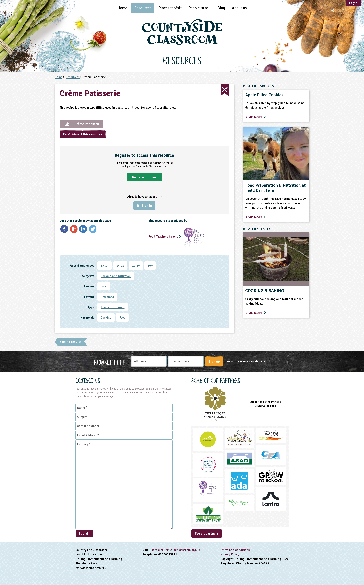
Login (353, 3)
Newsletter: (110, 361)
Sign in (147, 206)
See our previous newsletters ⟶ (248, 361)
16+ (150, 265)
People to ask (199, 7)
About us (239, 7)
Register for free (144, 177)
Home (122, 7)
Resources (142, 7)
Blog (221, 7)
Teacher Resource (112, 307)
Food (104, 286)
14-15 (120, 265)
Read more (254, 117)
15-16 (136, 265)
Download (107, 297)
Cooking (106, 317)
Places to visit (170, 7)
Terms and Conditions (235, 550)
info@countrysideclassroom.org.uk (176, 550)
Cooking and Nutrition (116, 276)
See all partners (207, 533)
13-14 (104, 265)
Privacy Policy (229, 554)
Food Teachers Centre (163, 236)
